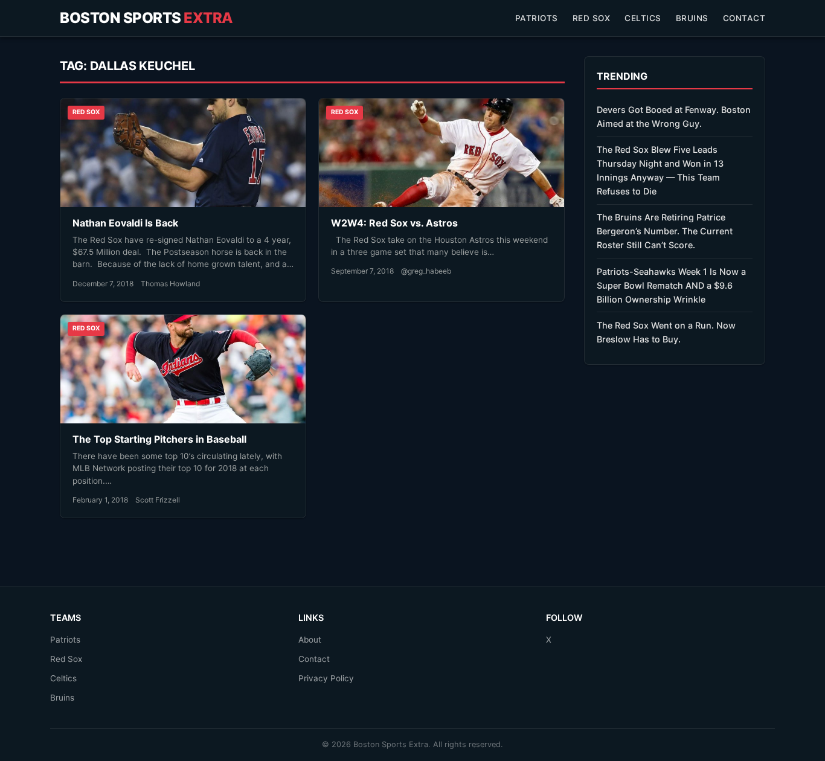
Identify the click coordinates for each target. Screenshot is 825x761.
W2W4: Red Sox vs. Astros (394, 223)
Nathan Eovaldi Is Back (125, 223)
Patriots (536, 18)
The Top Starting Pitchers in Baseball (159, 439)
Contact (744, 18)
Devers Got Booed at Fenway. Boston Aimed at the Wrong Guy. (674, 116)
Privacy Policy (326, 678)
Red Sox (592, 18)
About (309, 639)
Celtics (642, 18)
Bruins (692, 18)
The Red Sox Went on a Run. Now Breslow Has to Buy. (666, 332)
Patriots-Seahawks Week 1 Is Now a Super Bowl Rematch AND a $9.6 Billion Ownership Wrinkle (671, 285)
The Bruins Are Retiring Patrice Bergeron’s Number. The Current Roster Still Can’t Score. (665, 231)
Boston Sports (146, 18)
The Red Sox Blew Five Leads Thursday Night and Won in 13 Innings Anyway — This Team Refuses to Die (660, 170)
